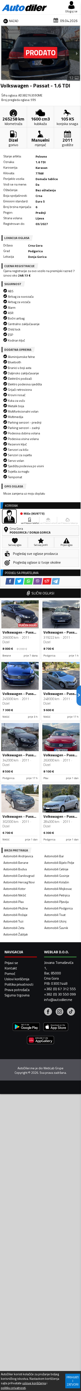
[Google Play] (26, 1027)
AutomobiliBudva (15, 869)
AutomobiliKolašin (56, 882)
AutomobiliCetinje (56, 869)
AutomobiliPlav (13, 901)
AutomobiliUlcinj (55, 921)
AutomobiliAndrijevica (18, 856)
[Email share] (47, 581)
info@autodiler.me (58, 999)
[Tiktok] (71, 1012)
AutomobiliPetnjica (57, 895)
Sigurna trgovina (16, 995)
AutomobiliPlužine (15, 908)
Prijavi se (11, 962)
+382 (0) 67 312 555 (60, 988)
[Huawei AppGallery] (40, 1040)
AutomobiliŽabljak (15, 934)
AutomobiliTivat (54, 914)
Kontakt (10, 968)
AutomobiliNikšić (14, 895)
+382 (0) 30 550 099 (60, 994)
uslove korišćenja (34, 1383)
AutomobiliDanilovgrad (18, 875)
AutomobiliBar (54, 856)
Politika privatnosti (18, 984)
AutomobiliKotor (14, 888)
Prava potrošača (16, 989)
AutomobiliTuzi (13, 921)
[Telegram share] (55, 581)
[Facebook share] (10, 581)
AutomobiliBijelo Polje (59, 862)
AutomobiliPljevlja (56, 901)
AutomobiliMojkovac (58, 888)
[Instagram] (59, 1012)
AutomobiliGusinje (56, 875)
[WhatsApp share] (28, 581)
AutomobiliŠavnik (56, 927)
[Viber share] (37, 581)
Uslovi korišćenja (16, 979)
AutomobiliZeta (13, 927)
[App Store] (55, 1027)
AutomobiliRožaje (15, 914)
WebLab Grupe (53, 1068)
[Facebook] (48, 1012)
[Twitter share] (19, 581)
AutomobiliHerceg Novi (19, 882)
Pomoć (9, 973)
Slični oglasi (43, 593)
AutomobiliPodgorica (58, 908)
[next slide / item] (77, 53)
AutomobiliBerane (15, 862)
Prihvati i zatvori (73, 1381)
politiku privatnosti (13, 1388)
